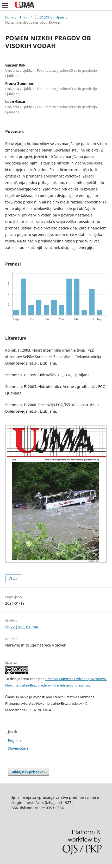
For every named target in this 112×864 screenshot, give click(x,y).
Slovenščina (18, 748)
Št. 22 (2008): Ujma (49, 17)
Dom (9, 17)
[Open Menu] (5, 5)
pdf (15, 578)
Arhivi (23, 17)
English (14, 740)
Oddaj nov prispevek (28, 771)
